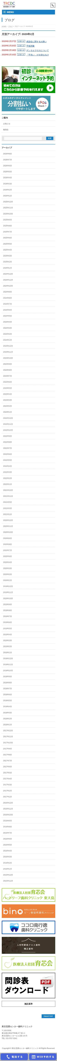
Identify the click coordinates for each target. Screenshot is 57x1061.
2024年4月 (7, 322)
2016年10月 (8, 815)
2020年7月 (7, 550)
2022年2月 (7, 478)
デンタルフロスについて (37, 50)
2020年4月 (7, 562)
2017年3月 (7, 785)
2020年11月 (8, 526)
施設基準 (28, 1004)
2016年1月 (7, 869)
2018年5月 (7, 701)
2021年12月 (8, 490)
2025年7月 (7, 232)
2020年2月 (7, 574)
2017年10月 (8, 743)
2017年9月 (7, 749)
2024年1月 (7, 340)
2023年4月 (7, 394)
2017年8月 (7, 755)
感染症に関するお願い (36, 41)
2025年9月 (7, 220)
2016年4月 (7, 851)
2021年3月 (7, 508)
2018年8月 (7, 683)
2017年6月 (7, 767)
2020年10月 (8, 532)
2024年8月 (7, 298)
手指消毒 (30, 46)
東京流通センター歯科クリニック (25, 1048)
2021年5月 (7, 502)
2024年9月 (7, 292)
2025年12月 (8, 202)
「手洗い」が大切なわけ (37, 55)
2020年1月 (7, 580)
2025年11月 (8, 208)
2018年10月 (8, 671)
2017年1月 (7, 797)
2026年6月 (7, 166)
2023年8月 (7, 370)
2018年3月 (7, 713)
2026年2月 (7, 190)
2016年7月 (7, 833)
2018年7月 (7, 689)
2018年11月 (8, 665)
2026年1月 (7, 196)
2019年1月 (7, 653)
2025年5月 (7, 244)
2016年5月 (7, 845)
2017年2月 (7, 791)
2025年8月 (7, 226)
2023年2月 (7, 406)
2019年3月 (7, 640)
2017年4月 (7, 779)
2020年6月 (7, 556)
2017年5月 (7, 773)
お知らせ (21, 41)
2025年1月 (7, 268)
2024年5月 (7, 316)
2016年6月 (7, 839)
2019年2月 (7, 646)
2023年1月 (7, 412)
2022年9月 (7, 436)
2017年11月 (8, 737)
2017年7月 (7, 761)
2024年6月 (7, 310)
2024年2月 (7, 334)
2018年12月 (8, 659)
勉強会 (5, 130)
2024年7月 (7, 304)
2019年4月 (7, 634)
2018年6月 (7, 695)
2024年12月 (8, 274)
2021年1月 (7, 514)
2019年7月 (7, 616)
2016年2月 (7, 863)
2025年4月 (7, 250)
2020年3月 (7, 568)
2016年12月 (8, 803)
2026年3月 (7, 184)
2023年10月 (8, 358)
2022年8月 (7, 442)
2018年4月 (7, 707)
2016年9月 (7, 821)
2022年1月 (7, 484)
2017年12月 (8, 731)
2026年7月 (7, 160)
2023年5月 (7, 388)
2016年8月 (7, 827)
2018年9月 (7, 676)
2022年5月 (7, 460)
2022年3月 (7, 472)
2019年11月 (8, 592)
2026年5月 (7, 172)
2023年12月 (8, 346)
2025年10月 (8, 214)
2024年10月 (8, 286)
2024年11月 (8, 280)
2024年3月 (7, 328)
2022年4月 (7, 466)
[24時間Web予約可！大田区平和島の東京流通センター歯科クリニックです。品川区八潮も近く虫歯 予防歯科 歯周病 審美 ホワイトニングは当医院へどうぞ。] (9, 5)
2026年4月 (7, 178)
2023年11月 (8, 352)
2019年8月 (7, 610)
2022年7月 (7, 448)
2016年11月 (8, 809)
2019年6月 (7, 622)
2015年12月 (8, 875)
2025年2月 (7, 262)
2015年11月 (8, 881)
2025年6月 (7, 238)
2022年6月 (7, 454)
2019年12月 (8, 586)
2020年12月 (8, 520)
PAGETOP (48, 1016)
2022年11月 (8, 424)
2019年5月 (7, 628)
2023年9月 (7, 364)
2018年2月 (7, 719)
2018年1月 (7, 725)
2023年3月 (7, 400)
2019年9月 (7, 604)
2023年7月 (7, 376)
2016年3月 (7, 857)
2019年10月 (8, 598)
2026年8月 (7, 154)
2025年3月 (7, 256)
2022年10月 (8, 430)
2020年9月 (7, 538)
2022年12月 (8, 418)
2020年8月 (7, 544)
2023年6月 (7, 382)
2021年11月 (8, 496)
